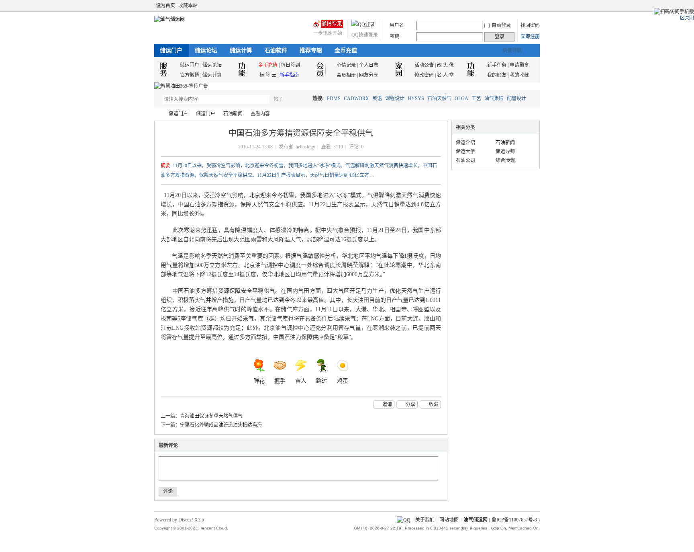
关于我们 (425, 520)
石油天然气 (439, 98)
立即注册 (530, 36)
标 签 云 (267, 75)
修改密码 (424, 75)
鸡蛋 (342, 381)
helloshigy (305, 147)
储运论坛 (206, 50)
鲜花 (259, 381)
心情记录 (346, 65)
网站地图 (449, 520)
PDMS (334, 98)
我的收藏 (519, 75)
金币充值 (346, 50)
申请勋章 (519, 65)
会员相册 (346, 75)
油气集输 (494, 98)
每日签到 (290, 65)
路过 (321, 381)
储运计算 (241, 50)
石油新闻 (233, 114)
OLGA (461, 98)
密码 (395, 36)
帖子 (278, 99)
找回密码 (530, 25)
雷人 (300, 381)
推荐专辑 (311, 50)
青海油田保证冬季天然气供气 (211, 416)
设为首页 (165, 5)
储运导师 (505, 151)
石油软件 (276, 50)
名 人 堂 (445, 75)
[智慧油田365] (181, 86)
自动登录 (501, 25)
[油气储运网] (169, 19)
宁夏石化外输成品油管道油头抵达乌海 (221, 425)
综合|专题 (506, 160)
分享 (410, 404)
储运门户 (171, 50)
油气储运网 (157, 114)
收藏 (434, 404)
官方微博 (189, 75)
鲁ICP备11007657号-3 (514, 520)
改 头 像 (445, 65)
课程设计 (394, 98)
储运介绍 (465, 143)
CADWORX (356, 98)
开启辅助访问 (538, 5)
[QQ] (403, 520)
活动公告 (424, 65)
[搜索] (301, 99)
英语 (377, 98)
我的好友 (496, 75)
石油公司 (465, 160)
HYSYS (416, 98)
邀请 (387, 404)
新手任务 (496, 65)
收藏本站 (188, 5)
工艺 (476, 98)
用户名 (397, 25)
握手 (280, 381)
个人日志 (368, 65)
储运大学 (465, 151)
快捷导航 (512, 50)
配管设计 (516, 98)
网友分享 (368, 75)
